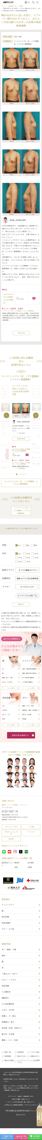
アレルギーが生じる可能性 (29, 317)
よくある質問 (35, 1060)
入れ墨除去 (6, 991)
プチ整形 (20, 6)
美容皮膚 (5, 985)
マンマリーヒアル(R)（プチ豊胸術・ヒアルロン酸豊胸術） (21, 510)
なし (20, 545)
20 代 (36, 554)
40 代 (28, 558)
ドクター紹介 (35, 1052)
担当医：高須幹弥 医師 (18, 220)
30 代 (20, 558)
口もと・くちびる (9, 979)
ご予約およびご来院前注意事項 (13, 1105)
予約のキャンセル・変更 (11, 833)
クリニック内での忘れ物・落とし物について (21, 1102)
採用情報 (7, 1056)
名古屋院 (30, 863)
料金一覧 (7, 1052)
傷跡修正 (5, 998)
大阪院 (29, 867)
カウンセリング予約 (11, 827)
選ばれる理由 (9, 1060)
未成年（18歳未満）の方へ (26, 1096)
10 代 (28, 554)
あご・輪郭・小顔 (9, 949)
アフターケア (31, 832)
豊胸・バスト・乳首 (10, 1040)
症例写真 (20, 1052)
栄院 (16, 867)
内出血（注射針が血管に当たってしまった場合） (15, 313)
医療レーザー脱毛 (9, 1016)
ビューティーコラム (22, 1061)
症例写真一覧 (12, 6)
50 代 (36, 558)
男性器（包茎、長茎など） (12, 1028)
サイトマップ (12, 1096)
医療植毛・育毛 (8, 1022)
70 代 (28, 561)
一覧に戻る (21, 333)
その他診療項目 (8, 1004)
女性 (27, 545)
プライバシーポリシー (31, 1105)
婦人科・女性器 (8, 1034)
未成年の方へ (35, 1056)
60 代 (20, 561)
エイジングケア (8, 904)
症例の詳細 (21, 439)
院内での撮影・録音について (21, 1099)
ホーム (4, 6)
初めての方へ (22, 1056)
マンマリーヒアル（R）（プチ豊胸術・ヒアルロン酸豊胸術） (21, 482)
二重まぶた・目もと (10, 973)
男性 (35, 545)
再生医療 (5, 916)
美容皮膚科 (6, 923)
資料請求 (11, 839)
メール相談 (30, 827)
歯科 (3, 955)
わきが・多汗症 (8, 1010)
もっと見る (11, 688)
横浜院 (17, 863)
